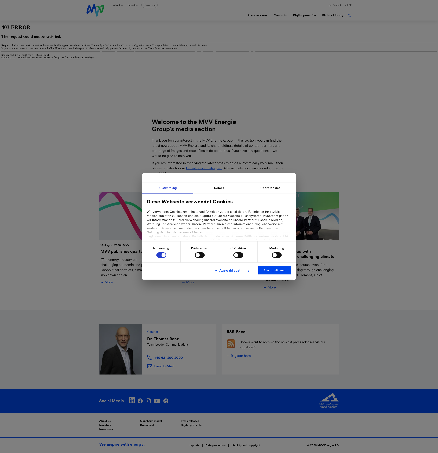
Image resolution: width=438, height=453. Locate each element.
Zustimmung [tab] (168, 187)
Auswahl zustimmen (235, 270)
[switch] (200, 255)
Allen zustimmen (274, 270)
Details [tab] (219, 187)
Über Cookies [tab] (270, 187)
